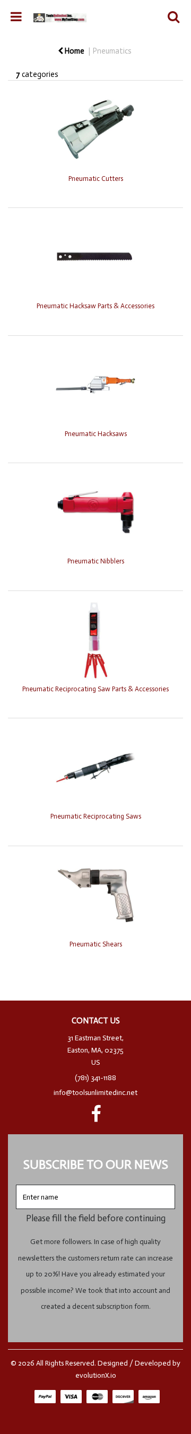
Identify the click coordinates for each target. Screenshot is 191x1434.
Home (73, 51)
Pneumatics (112, 51)
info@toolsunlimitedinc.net (95, 1092)
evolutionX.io (95, 1375)
